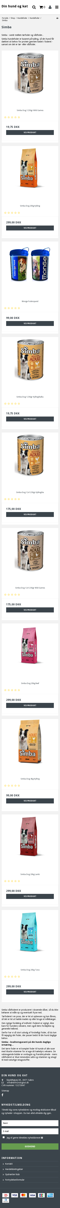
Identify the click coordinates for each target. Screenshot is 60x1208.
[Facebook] (2, 1095)
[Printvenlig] (57, 18)
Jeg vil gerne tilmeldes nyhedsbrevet (28, 1137)
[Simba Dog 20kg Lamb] (30, 842)
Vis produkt (30, 132)
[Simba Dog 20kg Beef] (30, 651)
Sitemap (5, 1090)
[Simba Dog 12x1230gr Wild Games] (30, 556)
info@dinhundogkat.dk (18, 1082)
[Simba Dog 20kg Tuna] (30, 938)
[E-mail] (30, 1131)
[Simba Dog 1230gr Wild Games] (30, 79)
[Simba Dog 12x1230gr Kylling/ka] (30, 461)
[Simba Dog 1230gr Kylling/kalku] (30, 365)
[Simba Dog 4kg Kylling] (30, 747)
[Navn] (30, 1123)
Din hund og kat (15, 6)
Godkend (30, 1146)
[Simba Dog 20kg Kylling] (30, 174)
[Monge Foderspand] (30, 270)
